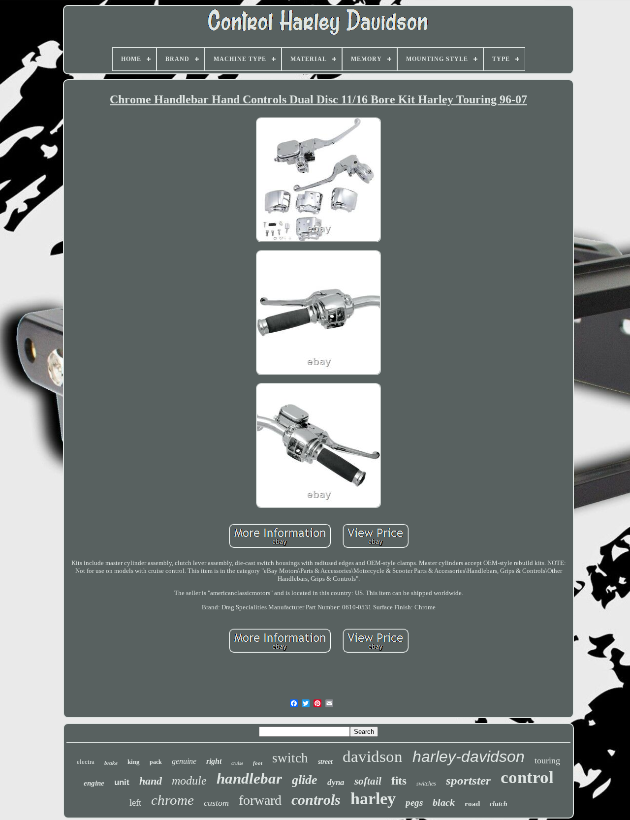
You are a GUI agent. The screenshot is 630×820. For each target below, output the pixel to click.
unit (121, 782)
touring (547, 760)
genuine (184, 761)
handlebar (249, 778)
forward (260, 800)
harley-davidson (468, 756)
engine (94, 783)
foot (257, 763)
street (325, 761)
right (213, 761)
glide (304, 780)
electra (85, 761)
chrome (172, 800)
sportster (468, 780)
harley (373, 798)
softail (367, 781)
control (527, 777)
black (444, 802)
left (135, 802)
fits (399, 781)
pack (156, 761)
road (472, 804)
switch (290, 758)
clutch (498, 804)
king (133, 761)
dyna (336, 782)
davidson (373, 756)
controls (316, 799)
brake (111, 763)
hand (150, 781)
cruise (237, 763)
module (189, 780)
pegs (414, 802)
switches (426, 783)
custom (216, 803)
